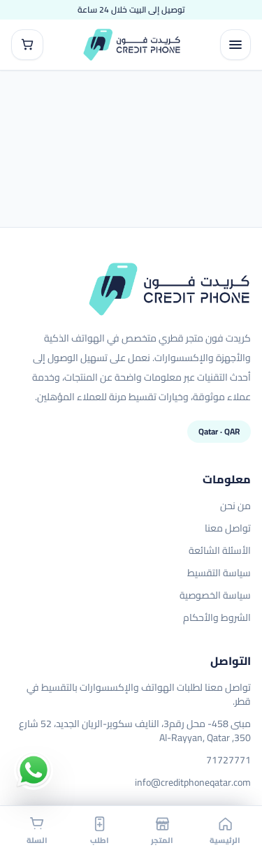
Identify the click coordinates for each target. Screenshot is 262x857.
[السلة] (27, 44)
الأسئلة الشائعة (220, 550)
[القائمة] (235, 44)
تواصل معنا (228, 528)
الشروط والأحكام (217, 617)
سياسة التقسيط (219, 573)
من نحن (235, 506)
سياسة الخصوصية (215, 595)
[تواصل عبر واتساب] (33, 770)
